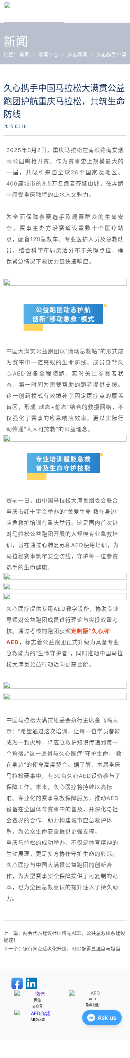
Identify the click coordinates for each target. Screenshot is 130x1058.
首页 (24, 54)
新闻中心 (48, 54)
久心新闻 (77, 54)
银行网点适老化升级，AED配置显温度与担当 (71, 949)
